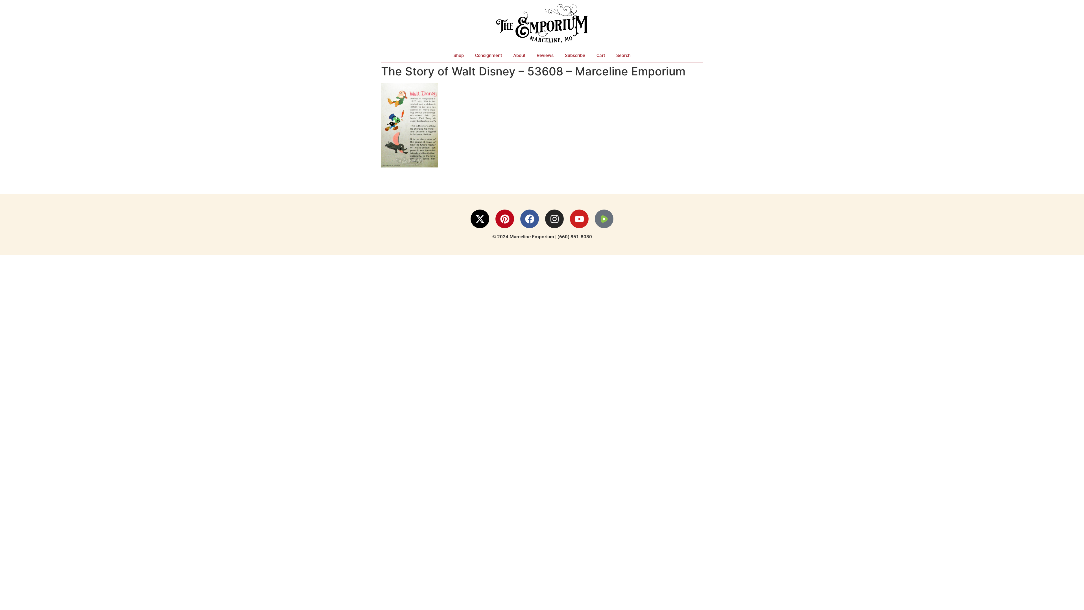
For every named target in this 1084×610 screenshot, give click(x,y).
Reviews (545, 55)
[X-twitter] (480, 219)
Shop (458, 55)
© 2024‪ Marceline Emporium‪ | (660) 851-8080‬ (542, 236)
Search (623, 55)
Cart (600, 55)
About (519, 55)
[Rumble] (604, 219)
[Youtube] (579, 219)
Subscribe (575, 55)
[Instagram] (554, 219)
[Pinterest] (504, 219)
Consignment (488, 55)
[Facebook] (529, 219)
